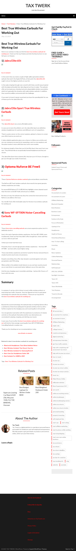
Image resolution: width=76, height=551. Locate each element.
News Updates (56, 253)
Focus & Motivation (58, 223)
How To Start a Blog (58, 241)
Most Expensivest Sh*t (60, 386)
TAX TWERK (38, 5)
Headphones (55, 230)
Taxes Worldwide (57, 286)
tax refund (56, 446)
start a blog (65, 422)
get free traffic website (60, 344)
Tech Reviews (11, 24)
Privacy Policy (32, 526)
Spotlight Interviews (58, 275)
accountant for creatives (60, 315)
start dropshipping (58, 433)
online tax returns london (60, 408)
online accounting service (61, 393)
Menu (3, 16)
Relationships (56, 264)
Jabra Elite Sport (9, 124)
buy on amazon (6, 73)
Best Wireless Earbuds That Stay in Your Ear (18, 348)
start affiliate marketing (60, 426)
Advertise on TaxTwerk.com (36, 519)
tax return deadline (59, 450)
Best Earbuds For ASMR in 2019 (14, 356)
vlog (67, 461)
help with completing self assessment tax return (60, 348)
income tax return (58, 364)
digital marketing (58, 336)
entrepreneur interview (60, 340)
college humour (57, 329)
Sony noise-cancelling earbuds (15, 228)
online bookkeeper (58, 397)
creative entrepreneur (60, 333)
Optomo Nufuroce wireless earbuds (17, 179)
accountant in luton (59, 318)
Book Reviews (56, 208)
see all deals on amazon (25, 333)
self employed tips (58, 419)
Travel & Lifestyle (57, 294)
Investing (54, 245)
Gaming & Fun (56, 226)
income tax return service (61, 371)
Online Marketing (57, 256)
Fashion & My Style (57, 219)
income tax (56, 360)
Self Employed (56, 268)
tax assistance (57, 443)
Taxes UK (54, 279)
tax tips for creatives (59, 457)
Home (3, 24)
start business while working (62, 430)
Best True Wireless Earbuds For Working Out (19, 361)
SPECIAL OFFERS (57, 271)
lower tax (56, 375)
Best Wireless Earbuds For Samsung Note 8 (18, 351)
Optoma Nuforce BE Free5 (22, 166)
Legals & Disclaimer (33, 533)
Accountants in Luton (58, 196)
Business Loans (56, 211)
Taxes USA (55, 283)
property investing (58, 415)
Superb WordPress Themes (38, 549)
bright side (56, 326)
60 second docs (58, 311)
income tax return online (60, 368)
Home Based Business (58, 238)
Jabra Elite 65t (12, 60)
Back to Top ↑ (70, 549)
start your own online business (59, 438)
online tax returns (58, 404)
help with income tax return (61, 353)
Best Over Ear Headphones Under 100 (16, 353)
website (55, 465)
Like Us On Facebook (34, 498)
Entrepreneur (56, 215)
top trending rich (58, 461)
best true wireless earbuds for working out (17, 296)
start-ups (56, 422)
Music (53, 249)
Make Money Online (59, 379)
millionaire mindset (58, 382)
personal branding (58, 411)
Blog (29, 512)
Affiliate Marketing (57, 200)
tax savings (56, 454)
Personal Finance (57, 260)
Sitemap (30, 540)
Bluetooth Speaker (57, 204)
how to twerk (57, 357)
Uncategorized (56, 298)
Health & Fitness (57, 234)
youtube (63, 465)
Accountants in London (59, 193)
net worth (56, 390)
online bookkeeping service (61, 401)
